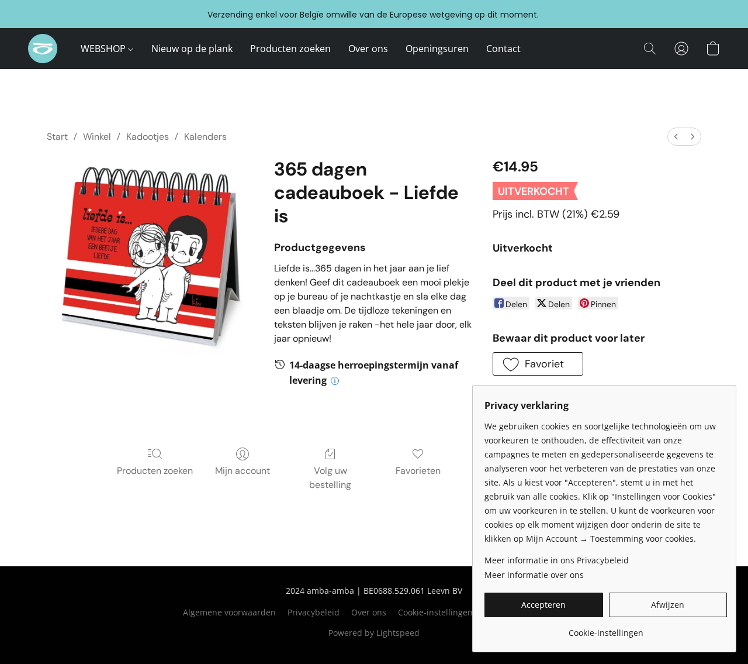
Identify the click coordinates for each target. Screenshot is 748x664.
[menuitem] (676, 136)
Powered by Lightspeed (374, 632)
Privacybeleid (314, 612)
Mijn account (242, 471)
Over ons (368, 48)
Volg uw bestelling (330, 478)
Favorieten (418, 471)
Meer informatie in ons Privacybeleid (556, 560)
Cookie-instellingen (435, 612)
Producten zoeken (290, 48)
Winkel (97, 136)
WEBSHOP (104, 48)
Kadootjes (147, 136)
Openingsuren (437, 48)
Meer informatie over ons (534, 574)
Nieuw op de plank (192, 48)
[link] (605, 628)
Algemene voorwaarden (229, 612)
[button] (42, 48)
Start (57, 136)
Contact (503, 48)
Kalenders (205, 136)
